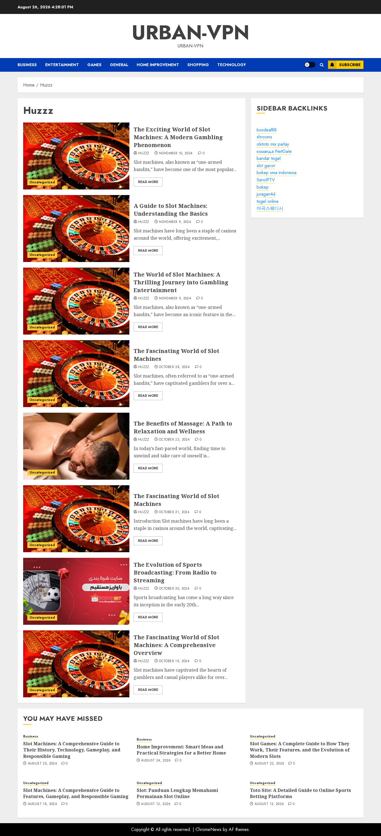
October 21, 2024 (174, 512)
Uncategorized (42, 182)
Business (27, 65)
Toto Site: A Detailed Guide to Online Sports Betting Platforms (300, 793)
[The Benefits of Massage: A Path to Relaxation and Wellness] (76, 446)
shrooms (264, 137)
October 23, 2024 (174, 440)
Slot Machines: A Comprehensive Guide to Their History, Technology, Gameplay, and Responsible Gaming (71, 750)
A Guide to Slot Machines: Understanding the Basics (171, 209)
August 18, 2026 (42, 804)
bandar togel (269, 158)
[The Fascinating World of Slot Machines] (76, 373)
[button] (321, 64)
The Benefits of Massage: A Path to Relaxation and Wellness (183, 427)
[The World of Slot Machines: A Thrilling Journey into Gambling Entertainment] (76, 301)
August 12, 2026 (155, 804)
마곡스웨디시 (270, 208)
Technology (231, 65)
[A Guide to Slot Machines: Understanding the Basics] (76, 228)
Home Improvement (158, 65)
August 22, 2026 (269, 763)
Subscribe (350, 65)
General (119, 65)
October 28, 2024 (174, 367)
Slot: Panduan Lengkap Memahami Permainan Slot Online (177, 793)
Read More (148, 181)
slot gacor (266, 165)
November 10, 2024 (175, 153)
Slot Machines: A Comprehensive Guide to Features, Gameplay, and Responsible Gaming (76, 793)
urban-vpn (190, 32)
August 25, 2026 (42, 763)
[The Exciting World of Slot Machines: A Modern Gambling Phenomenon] (76, 155)
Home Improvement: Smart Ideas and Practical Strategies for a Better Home (181, 750)
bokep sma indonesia (276, 173)
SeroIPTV (266, 180)
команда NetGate (274, 151)
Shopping (198, 65)
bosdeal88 (267, 130)
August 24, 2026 (156, 760)
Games (94, 65)
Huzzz (143, 153)
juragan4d (266, 194)
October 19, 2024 (174, 661)
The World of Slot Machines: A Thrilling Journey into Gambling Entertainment (181, 282)
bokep (263, 187)
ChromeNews (208, 829)
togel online (268, 201)
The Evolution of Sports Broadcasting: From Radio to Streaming (175, 572)
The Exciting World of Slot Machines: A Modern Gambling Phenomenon (178, 137)
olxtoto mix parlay (273, 144)
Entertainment (62, 65)
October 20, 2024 (174, 589)
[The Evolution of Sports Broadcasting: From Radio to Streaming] (76, 591)
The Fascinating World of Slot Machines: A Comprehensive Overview (176, 645)
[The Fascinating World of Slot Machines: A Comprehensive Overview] (76, 663)
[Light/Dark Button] (309, 65)
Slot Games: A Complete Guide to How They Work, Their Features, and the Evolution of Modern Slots (300, 750)
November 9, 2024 (175, 222)
